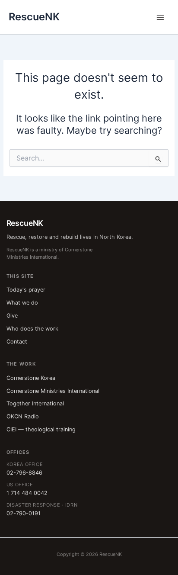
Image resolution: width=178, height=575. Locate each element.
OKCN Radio (22, 416)
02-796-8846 (24, 472)
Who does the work (32, 328)
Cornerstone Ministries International (52, 391)
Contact (16, 341)
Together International (35, 403)
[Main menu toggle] (160, 17)
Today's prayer (25, 289)
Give (12, 315)
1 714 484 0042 (27, 493)
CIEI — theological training (41, 429)
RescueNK (34, 16)
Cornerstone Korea (30, 378)
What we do (22, 302)
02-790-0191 (23, 513)
